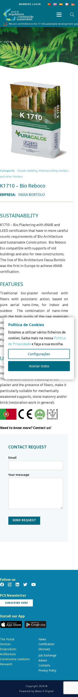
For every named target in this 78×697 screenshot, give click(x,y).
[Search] (72, 14)
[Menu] (59, 14)
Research (6, 664)
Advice (42, 660)
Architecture (8, 654)
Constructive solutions (15, 659)
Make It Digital (44, 691)
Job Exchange (47, 655)
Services (5, 644)
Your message (18, 475)
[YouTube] (33, 584)
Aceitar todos (39, 366)
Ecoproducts (8, 649)
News (42, 639)
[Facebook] (2, 584)
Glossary (44, 649)
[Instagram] (10, 584)
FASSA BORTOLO (31, 194)
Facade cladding (27, 170)
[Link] (18, 15)
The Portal (7, 639)
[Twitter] (25, 584)
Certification (46, 644)
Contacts (44, 665)
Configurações (39, 354)
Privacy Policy (47, 670)
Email (12, 458)
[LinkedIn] (17, 584)
